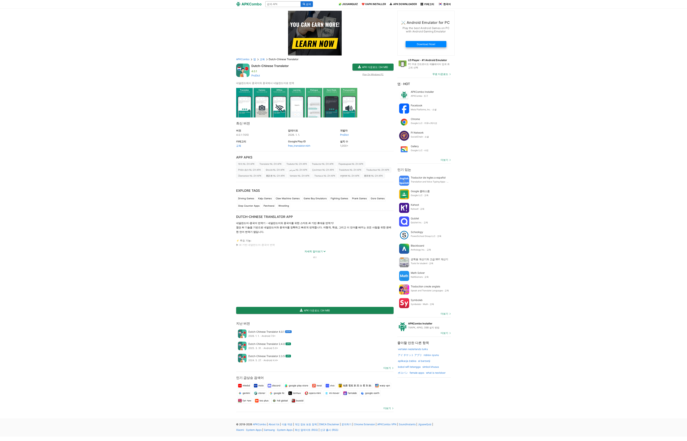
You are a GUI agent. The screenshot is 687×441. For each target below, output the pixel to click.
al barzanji (424, 360)
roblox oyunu (431, 354)
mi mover (334, 393)
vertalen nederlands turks (413, 349)
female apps (417, 372)
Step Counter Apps (249, 205)
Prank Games (359, 198)
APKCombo (242, 59)
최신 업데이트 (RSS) (306, 429)
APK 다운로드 (375, 67)
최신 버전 (243, 123)
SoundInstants (407, 424)
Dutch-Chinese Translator (270, 66)
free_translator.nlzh (299, 145)
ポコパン (403, 372)
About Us (274, 424)
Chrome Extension (364, 424)
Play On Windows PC (373, 74)
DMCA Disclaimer (329, 424)
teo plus (264, 400)
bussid (299, 400)
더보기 (387, 367)
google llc (279, 393)
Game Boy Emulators (315, 198)
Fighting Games (339, 198)
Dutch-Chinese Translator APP (264, 217)
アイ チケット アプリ (410, 354)
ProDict (255, 75)
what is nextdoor (435, 372)
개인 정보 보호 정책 (306, 424)
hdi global (282, 400)
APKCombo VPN (386, 424)
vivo (332, 385)
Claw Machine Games (288, 198)
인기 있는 (404, 170)
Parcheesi (269, 205)
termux (297, 393)
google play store (298, 385)
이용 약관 (287, 424)
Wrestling (283, 205)
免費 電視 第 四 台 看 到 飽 (357, 385)
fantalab (352, 393)
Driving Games (246, 198)
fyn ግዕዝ (247, 400)
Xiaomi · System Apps (249, 429)
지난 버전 (243, 323)
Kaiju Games (265, 198)
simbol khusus (430, 366)
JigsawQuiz (425, 424)
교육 (238, 145)
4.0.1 (242, 134)
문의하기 (347, 424)
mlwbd (246, 385)
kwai (319, 385)
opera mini (315, 393)
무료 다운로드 (440, 74)
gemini (246, 393)
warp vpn (385, 385)
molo (261, 385)
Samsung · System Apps (278, 429)
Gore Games (378, 198)
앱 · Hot (403, 84)
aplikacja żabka (407, 360)
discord (276, 385)
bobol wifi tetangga (409, 366)
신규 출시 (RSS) (329, 429)
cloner (261, 393)
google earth (372, 393)
